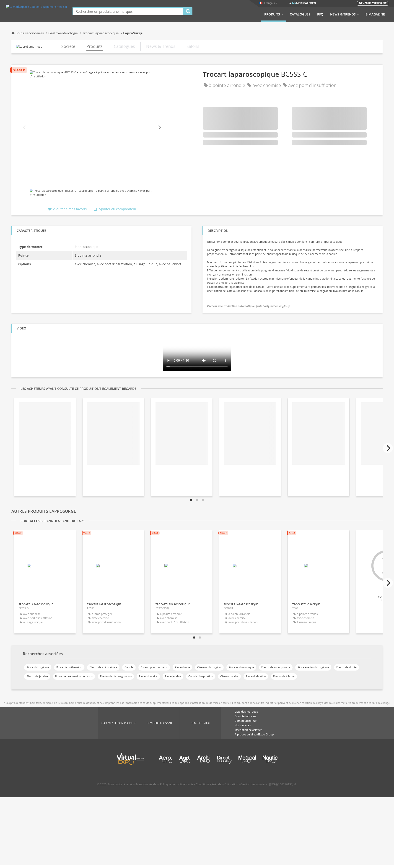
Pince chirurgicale (37, 667)
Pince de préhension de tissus (74, 676)
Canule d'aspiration (200, 676)
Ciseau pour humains (154, 667)
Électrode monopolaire (275, 667)
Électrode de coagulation (116, 676)
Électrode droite (346, 667)
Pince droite (182, 667)
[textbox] (128, 11)
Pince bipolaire (148, 676)
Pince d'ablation (256, 676)
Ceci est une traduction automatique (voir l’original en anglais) (248, 306)
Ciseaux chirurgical (209, 667)
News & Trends (343, 14)
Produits (272, 14)
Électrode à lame (284, 676)
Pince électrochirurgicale (313, 667)
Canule (128, 667)
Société (68, 46)
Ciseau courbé (229, 676)
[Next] (159, 127)
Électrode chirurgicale (103, 667)
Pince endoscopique (241, 667)
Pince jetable (173, 676)
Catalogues (300, 14)
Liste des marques (246, 712)
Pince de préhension (69, 667)
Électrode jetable (37, 676)
